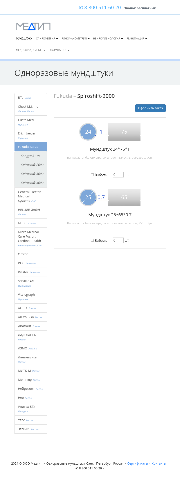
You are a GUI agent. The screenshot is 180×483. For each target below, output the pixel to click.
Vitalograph (27, 296)
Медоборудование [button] (29, 50)
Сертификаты (137, 463)
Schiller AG (26, 283)
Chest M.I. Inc (28, 108)
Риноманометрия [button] (74, 38)
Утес (25, 420)
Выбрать (101, 175)
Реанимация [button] (135, 38)
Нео (25, 397)
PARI (27, 263)
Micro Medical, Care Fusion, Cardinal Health (30, 238)
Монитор (29, 379)
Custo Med (26, 122)
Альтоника (30, 317)
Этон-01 (28, 429)
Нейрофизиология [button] (107, 38)
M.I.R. (27, 223)
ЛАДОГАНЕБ (27, 337)
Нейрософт (30, 388)
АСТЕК (27, 308)
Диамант (29, 326)
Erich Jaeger (27, 135)
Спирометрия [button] (46, 38)
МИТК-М (29, 371)
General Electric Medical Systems (29, 196)
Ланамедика (28, 359)
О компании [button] (58, 50)
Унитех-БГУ (27, 408)
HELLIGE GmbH (29, 212)
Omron (23, 254)
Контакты (159, 463)
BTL (24, 97)
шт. (127, 175)
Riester (29, 272)
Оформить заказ (150, 108)
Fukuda (28, 147)
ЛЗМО (27, 348)
